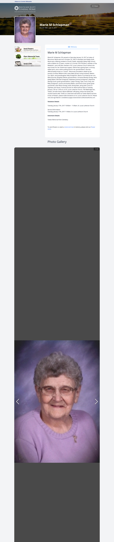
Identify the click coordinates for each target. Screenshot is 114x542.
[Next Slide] (96, 401)
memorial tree (68, 127)
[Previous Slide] (17, 401)
